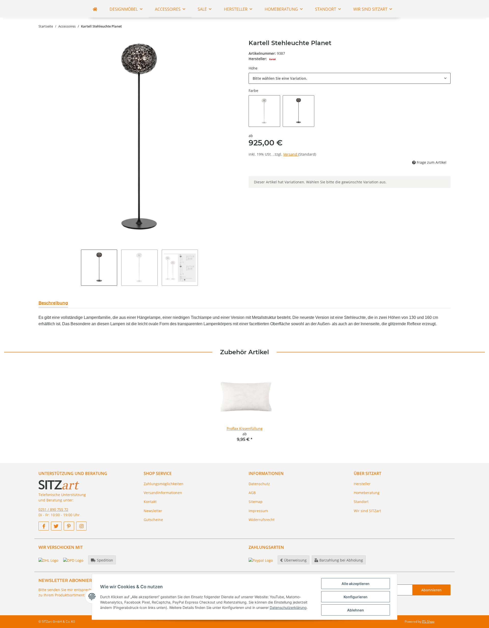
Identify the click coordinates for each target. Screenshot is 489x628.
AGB (252, 492)
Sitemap (256, 501)
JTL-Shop (428, 621)
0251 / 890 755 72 (53, 509)
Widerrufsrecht (262, 519)
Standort (361, 501)
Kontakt (150, 501)
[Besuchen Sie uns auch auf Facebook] (43, 526)
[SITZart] (95, 9)
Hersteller (362, 483)
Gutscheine (153, 519)
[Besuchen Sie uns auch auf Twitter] (56, 526)
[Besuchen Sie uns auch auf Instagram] (81, 526)
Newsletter (153, 510)
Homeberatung (366, 492)
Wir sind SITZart (367, 510)
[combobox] (350, 78)
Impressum (258, 510)
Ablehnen (355, 610)
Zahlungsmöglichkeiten (163, 483)
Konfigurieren (356, 597)
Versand (290, 154)
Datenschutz (259, 483)
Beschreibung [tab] (53, 303)
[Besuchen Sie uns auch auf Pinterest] (69, 526)
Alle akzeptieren (356, 583)
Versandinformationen (163, 492)
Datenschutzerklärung (288, 607)
